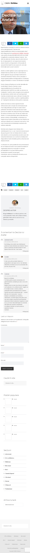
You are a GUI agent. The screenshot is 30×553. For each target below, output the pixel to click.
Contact (22, 548)
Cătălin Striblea (16, 25)
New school (8, 465)
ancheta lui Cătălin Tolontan (20, 53)
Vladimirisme (8, 489)
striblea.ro (10, 213)
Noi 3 (6, 469)
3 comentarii (7, 27)
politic (26, 190)
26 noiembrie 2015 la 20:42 (11, 242)
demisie (17, 190)
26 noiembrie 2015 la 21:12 (11, 259)
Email (2, 353)
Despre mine (22, 544)
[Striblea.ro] (9, 3)
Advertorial (8, 454)
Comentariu (4, 325)
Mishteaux (8, 462)
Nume (3, 345)
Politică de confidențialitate (12, 548)
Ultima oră (25, 25)
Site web (3, 360)
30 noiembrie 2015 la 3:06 (11, 276)
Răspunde (26, 251)
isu (21, 190)
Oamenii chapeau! (9, 473)
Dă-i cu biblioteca (9, 458)
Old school (8, 477)
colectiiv (11, 190)
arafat (5, 190)
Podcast (7, 481)
